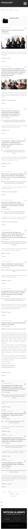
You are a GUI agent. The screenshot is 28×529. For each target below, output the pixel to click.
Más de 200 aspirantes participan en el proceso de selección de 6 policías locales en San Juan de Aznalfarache (14, 175)
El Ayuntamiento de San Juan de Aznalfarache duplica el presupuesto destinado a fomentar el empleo (14, 439)
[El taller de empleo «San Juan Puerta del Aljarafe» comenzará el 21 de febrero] (14, 421)
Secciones (7, 519)
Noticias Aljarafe (11, 526)
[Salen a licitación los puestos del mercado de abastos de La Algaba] (14, 270)
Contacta (11, 520)
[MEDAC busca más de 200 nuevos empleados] (14, 42)
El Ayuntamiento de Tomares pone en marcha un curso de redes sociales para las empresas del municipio (13, 292)
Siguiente (12, 493)
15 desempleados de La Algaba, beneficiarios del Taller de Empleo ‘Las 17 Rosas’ (13, 464)
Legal (17, 520)
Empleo (8, 58)
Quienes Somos (17, 519)
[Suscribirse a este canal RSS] (25, 15)
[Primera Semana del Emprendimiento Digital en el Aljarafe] (14, 328)
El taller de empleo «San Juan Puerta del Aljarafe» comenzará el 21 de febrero (14, 415)
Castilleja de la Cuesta (11, 100)
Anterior (9, 491)
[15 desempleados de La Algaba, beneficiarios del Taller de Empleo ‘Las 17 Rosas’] (14, 471)
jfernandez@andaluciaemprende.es (8, 367)
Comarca (9, 372)
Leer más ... (3, 61)
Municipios (16, 517)
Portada (8, 517)
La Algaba (9, 280)
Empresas (9, 312)
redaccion (8, 33)
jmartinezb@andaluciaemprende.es (8, 365)
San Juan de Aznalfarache (12, 191)
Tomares (8, 163)
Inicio (4, 491)
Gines (8, 130)
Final (17, 493)
